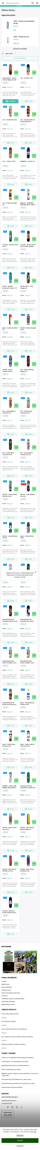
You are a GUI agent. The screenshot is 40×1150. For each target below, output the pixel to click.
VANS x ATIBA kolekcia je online (11, 1069)
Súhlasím (20, 1140)
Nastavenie (20, 1136)
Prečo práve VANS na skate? (10, 1014)
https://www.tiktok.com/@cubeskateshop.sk (21, 1107)
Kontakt (4, 981)
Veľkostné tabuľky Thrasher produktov (14, 1044)
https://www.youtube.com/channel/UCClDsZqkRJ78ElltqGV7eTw (16, 1107)
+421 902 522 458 (7, 1103)
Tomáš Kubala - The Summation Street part (15, 1062)
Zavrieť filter (20, 58)
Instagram (12, 1107)
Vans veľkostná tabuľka (9, 1021)
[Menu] (3, 3)
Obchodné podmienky (8, 1002)
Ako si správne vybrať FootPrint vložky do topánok (17, 1037)
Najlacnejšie (9, 54)
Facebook (7, 1107)
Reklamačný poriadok (8, 1004)
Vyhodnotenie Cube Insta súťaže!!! (12, 1087)
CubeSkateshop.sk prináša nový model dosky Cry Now (18, 1083)
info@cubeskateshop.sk (9, 1101)
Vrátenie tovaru (6, 990)
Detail (30, 101)
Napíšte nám (5, 984)
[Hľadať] (33, 3)
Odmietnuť (20, 1146)
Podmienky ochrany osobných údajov (13, 999)
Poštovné (4, 996)
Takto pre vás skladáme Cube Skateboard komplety (18, 1058)
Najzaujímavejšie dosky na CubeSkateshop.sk (15, 1065)
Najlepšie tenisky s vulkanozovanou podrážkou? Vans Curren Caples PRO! (20, 1074)
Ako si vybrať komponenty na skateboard (14, 1029)
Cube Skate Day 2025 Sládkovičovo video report (16, 1079)
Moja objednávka (7, 987)
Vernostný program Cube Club (11, 993)
